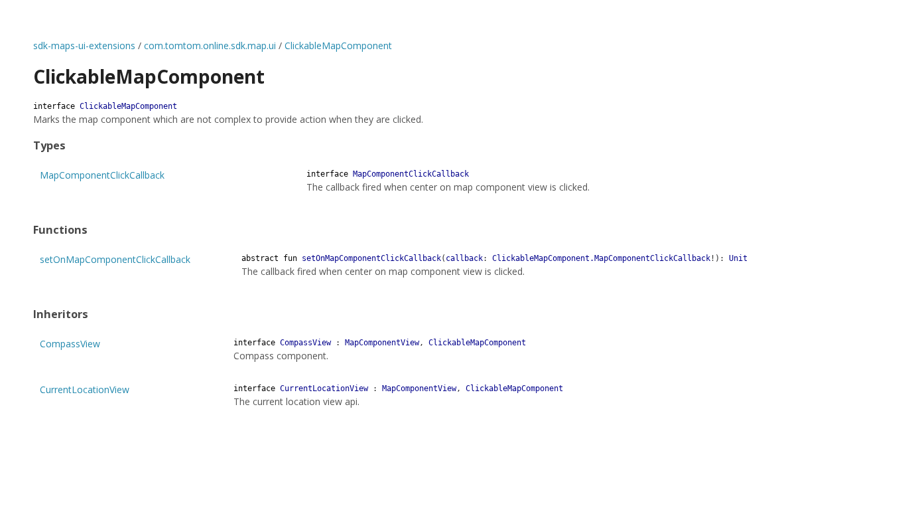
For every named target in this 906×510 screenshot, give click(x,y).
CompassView (70, 343)
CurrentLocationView (84, 389)
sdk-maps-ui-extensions (84, 45)
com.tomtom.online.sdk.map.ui (210, 45)
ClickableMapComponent (338, 45)
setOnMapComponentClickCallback (115, 259)
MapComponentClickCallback (102, 175)
